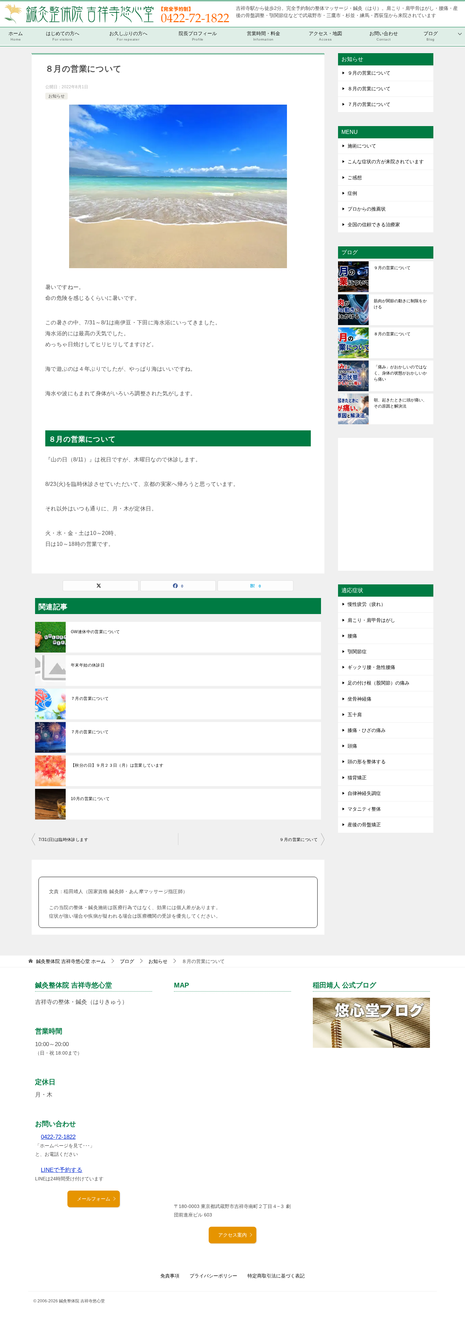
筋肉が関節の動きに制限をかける (400, 303)
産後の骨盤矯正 (364, 824)
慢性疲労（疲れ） (367, 604)
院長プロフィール (198, 36)
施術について (362, 146)
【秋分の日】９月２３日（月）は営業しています (117, 765)
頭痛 (352, 746)
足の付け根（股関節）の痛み (379, 683)
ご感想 (355, 177)
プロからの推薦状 (367, 209)
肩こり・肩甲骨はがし (371, 620)
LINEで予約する (61, 1170)
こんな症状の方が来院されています (386, 161)
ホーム (16, 36)
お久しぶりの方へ (128, 36)
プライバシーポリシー (213, 1275)
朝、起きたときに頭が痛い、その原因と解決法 (400, 403)
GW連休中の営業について (95, 631)
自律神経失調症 (364, 793)
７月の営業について (90, 698)
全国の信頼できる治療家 (374, 224)
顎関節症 (357, 651)
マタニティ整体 (364, 809)
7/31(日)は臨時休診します (63, 839)
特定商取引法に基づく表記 (276, 1275)
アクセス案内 (232, 1235)
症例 (352, 193)
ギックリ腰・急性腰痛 (371, 667)
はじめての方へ (62, 36)
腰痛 (352, 636)
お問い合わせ (383, 36)
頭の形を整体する (367, 761)
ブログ (430, 36)
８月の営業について (369, 88)
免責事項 (169, 1275)
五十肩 (355, 714)
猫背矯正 (357, 777)
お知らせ (56, 96)
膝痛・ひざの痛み (367, 730)
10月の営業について (90, 798)
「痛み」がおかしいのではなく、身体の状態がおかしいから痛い (400, 373)
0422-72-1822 (58, 1137)
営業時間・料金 (263, 36)
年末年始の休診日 (88, 665)
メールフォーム (93, 1198)
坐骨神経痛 (359, 699)
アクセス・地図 (325, 36)
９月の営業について (298, 839)
